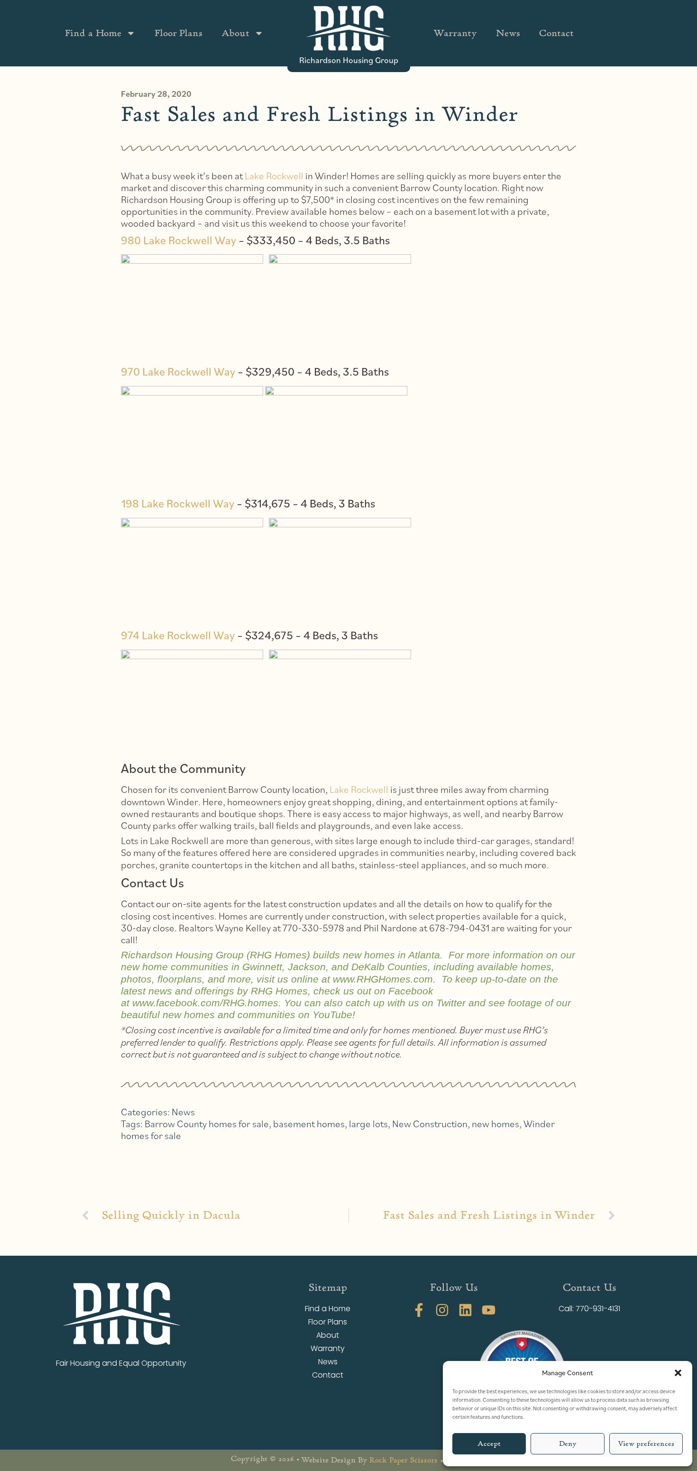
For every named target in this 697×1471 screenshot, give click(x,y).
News (508, 33)
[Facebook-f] (419, 1310)
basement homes (309, 1123)
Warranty (455, 33)
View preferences (646, 1443)
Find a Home (93, 33)
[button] (678, 1373)
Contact (556, 33)
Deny (568, 1443)
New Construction (430, 1123)
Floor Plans (178, 33)
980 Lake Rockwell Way (178, 240)
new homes (495, 1123)
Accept (489, 1443)
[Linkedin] (465, 1310)
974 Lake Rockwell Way (178, 635)
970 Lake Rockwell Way (178, 371)
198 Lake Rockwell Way (177, 503)
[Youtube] (488, 1310)
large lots (368, 1123)
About (235, 33)
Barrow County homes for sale (207, 1123)
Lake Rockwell (274, 175)
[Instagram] (442, 1310)
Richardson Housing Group (348, 60)
